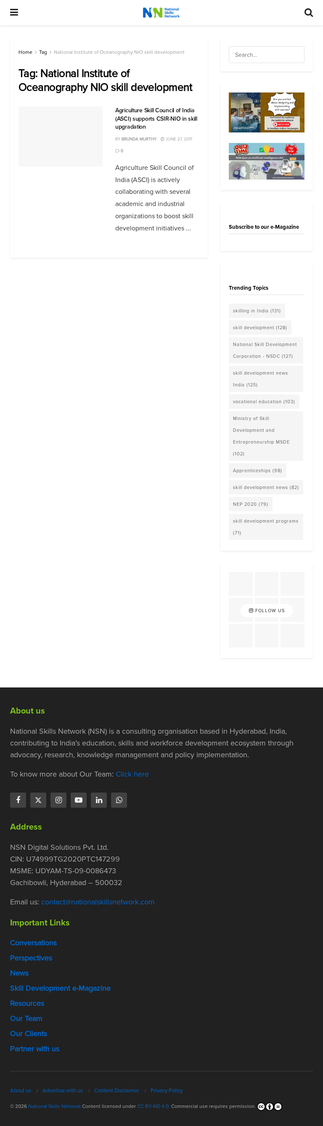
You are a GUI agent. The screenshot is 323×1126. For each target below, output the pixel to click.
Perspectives (31, 957)
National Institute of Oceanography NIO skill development (119, 52)
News (19, 972)
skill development (260, 327)
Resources (27, 1003)
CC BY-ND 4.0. (153, 1106)
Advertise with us (62, 1090)
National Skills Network (54, 1106)
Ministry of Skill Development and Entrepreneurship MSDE (261, 436)
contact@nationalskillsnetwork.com (98, 901)
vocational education (264, 401)
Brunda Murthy (139, 139)
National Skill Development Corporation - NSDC (265, 350)
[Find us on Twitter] (38, 800)
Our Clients (28, 1033)
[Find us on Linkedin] (99, 800)
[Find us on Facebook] (18, 800)
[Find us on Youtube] (79, 800)
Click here (132, 774)
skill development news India (260, 379)
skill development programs (266, 527)
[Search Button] (308, 12)
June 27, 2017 (178, 139)
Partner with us (34, 1048)
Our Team (26, 1018)
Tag (43, 52)
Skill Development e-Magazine (60, 988)
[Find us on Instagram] (58, 800)
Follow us (269, 610)
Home (25, 52)
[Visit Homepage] (161, 12)
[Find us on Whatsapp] (119, 800)
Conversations (33, 942)
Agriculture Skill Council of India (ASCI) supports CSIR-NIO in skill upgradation (156, 118)
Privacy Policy (167, 1090)
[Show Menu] (14, 12)
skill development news (266, 487)
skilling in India (257, 310)
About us (20, 1090)
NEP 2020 (250, 504)
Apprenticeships (257, 470)
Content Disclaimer (116, 1090)
